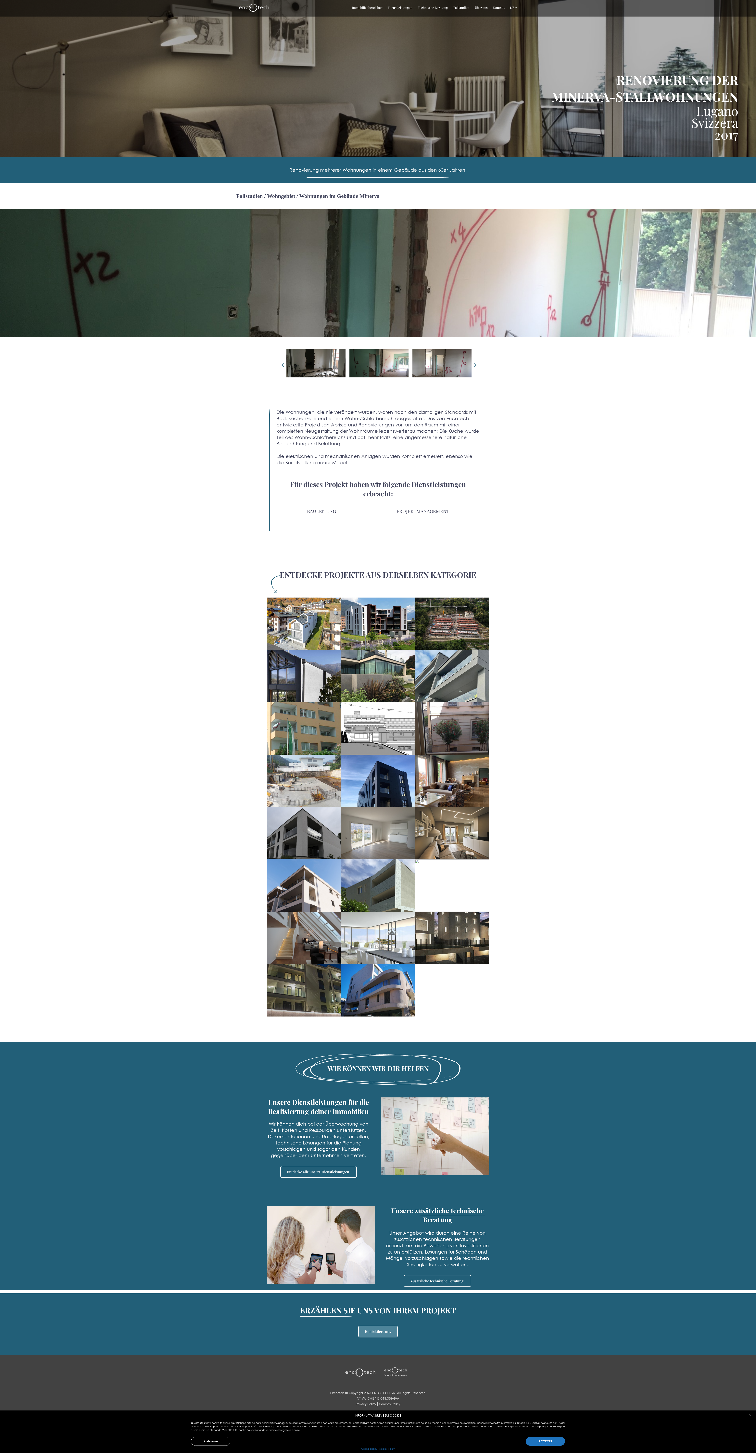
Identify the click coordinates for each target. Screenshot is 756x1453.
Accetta (545, 1441)
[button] (750, 1415)
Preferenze (211, 1441)
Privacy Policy (387, 1449)
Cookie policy (369, 1449)
